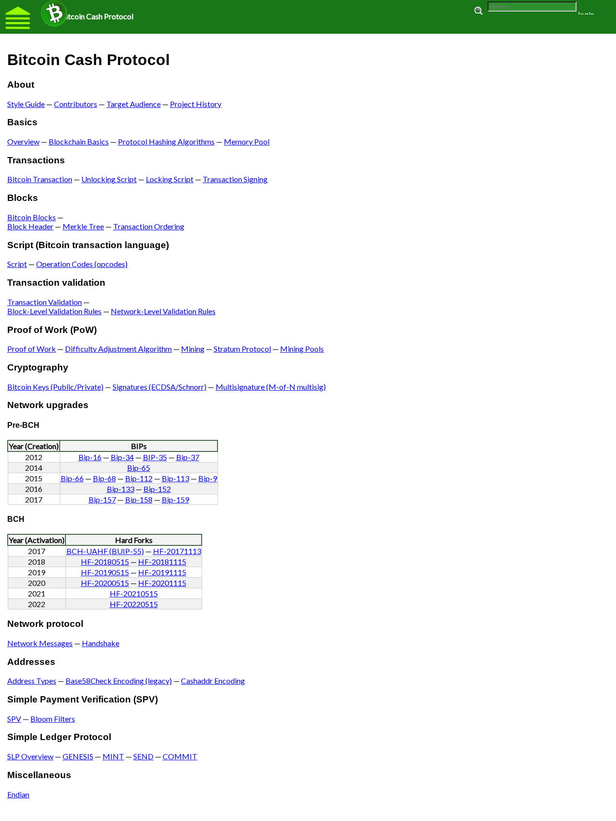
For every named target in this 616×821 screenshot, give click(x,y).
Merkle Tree (83, 226)
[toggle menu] (17, 17)
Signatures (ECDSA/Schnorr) (159, 386)
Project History (195, 103)
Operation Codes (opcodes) (82, 263)
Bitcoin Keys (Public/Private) (55, 386)
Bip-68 (104, 478)
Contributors (75, 103)
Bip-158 (139, 499)
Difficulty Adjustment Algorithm (118, 348)
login (586, 14)
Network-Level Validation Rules (163, 311)
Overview (23, 141)
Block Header (30, 226)
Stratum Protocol (242, 348)
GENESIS (78, 756)
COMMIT (180, 756)
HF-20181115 (162, 561)
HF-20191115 (162, 572)
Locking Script (169, 179)
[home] (54, 13)
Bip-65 (138, 467)
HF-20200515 (105, 582)
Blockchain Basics (79, 141)
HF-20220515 (134, 604)
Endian (18, 794)
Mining (193, 348)
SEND (143, 756)
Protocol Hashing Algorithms (166, 141)
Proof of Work (31, 348)
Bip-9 (207, 478)
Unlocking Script (109, 179)
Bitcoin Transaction (39, 179)
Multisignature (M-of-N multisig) (271, 386)
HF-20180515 (105, 561)
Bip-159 (175, 499)
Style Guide (26, 103)
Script (17, 263)
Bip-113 (175, 478)
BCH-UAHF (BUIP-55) (105, 551)
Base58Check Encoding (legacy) (118, 680)
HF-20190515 (105, 572)
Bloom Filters (52, 718)
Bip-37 (187, 457)
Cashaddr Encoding (213, 680)
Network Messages (40, 643)
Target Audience (133, 103)
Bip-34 (122, 457)
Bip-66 (72, 478)
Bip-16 (90, 457)
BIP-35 (155, 457)
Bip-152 (157, 488)
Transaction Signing (235, 179)
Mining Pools (302, 348)
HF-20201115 (162, 582)
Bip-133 (120, 488)
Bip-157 (102, 499)
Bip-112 (139, 478)
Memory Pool (247, 141)
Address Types (31, 680)
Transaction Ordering (148, 226)
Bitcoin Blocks (31, 217)
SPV (14, 718)
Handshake (100, 643)
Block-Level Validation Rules (54, 311)
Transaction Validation (44, 301)
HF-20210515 (134, 593)
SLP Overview (30, 756)
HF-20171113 (177, 551)
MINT (113, 756)
